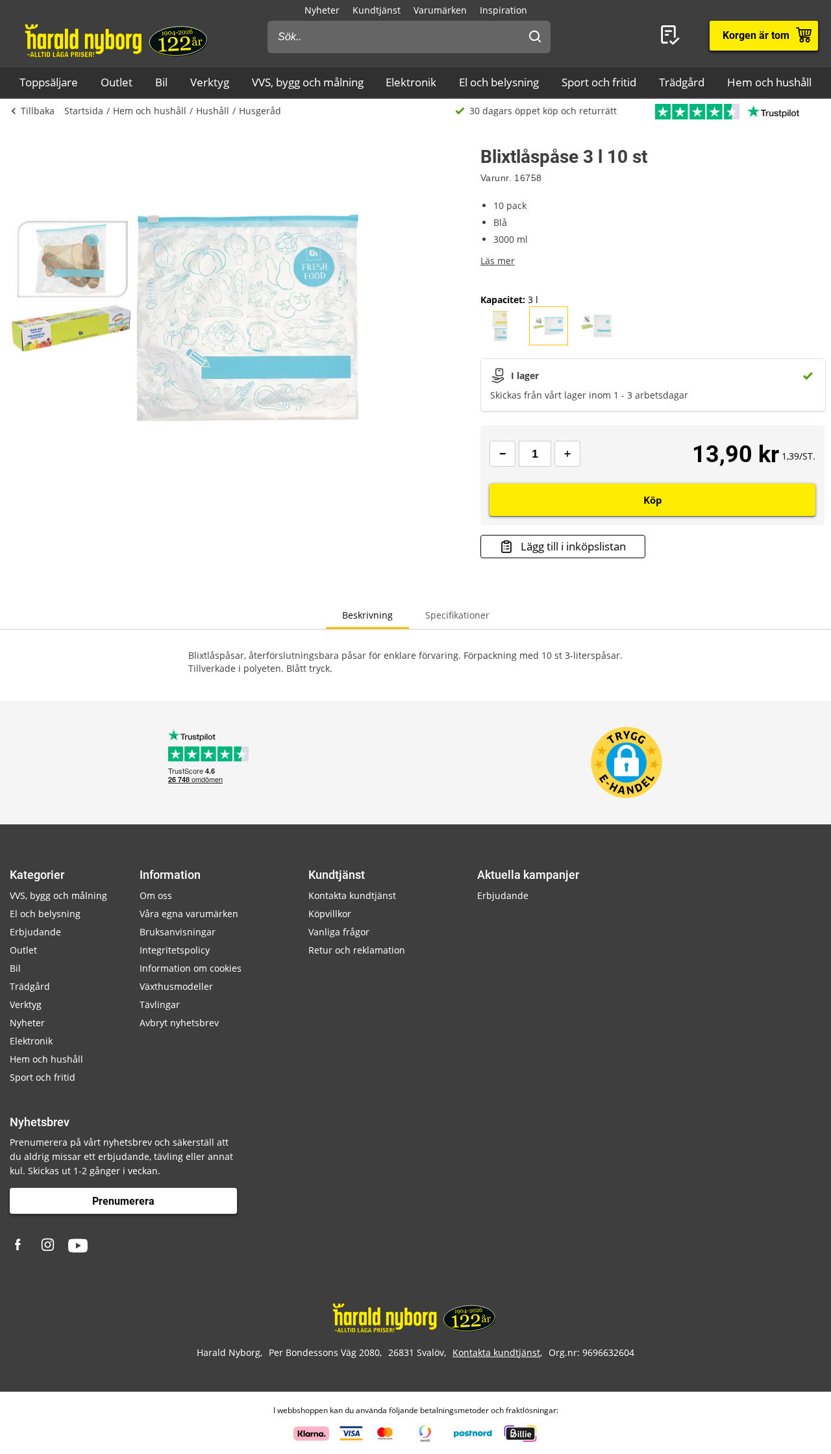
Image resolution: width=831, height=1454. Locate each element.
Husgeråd (260, 111)
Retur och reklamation (356, 950)
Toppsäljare (48, 82)
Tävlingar (160, 1004)
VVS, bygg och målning (308, 82)
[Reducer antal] (502, 454)
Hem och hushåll (769, 82)
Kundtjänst (377, 10)
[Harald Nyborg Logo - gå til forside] (117, 40)
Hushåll (212, 111)
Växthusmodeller (176, 986)
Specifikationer (457, 615)
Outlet (116, 82)
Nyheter (322, 10)
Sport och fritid (599, 82)
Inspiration (503, 10)
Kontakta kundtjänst (352, 895)
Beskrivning (367, 615)
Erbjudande (35, 932)
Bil (161, 82)
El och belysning (499, 82)
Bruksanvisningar (178, 932)
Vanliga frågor (338, 932)
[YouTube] (78, 1245)
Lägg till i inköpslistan (573, 546)
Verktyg (209, 82)
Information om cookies (191, 968)
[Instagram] (48, 1245)
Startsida (83, 111)
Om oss (156, 895)
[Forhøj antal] (567, 454)
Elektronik (411, 82)
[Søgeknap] (535, 37)
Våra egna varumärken (189, 913)
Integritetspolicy (175, 950)
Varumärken (440, 10)
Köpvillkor (329, 913)
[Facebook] (19, 1245)
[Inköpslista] (672, 36)
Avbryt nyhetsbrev (179, 1023)
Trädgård (681, 82)
